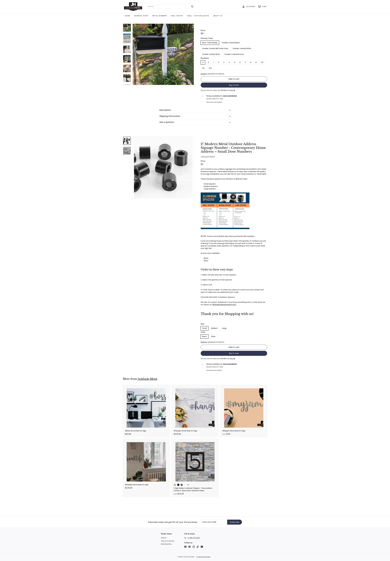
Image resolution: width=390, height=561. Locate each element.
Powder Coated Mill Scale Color (215, 48)
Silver (213, 336)
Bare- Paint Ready (209, 42)
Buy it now (234, 85)
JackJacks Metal (208, 156)
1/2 (203, 68)
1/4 (262, 62)
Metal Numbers (159, 16)
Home (127, 16)
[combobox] (170, 6)
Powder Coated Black (231, 42)
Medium (214, 328)
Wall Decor (177, 16)
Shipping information (169, 116)
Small (204, 328)
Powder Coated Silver (211, 54)
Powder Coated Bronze (234, 54)
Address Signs (141, 16)
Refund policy (166, 544)
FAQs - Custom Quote (198, 16)
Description (165, 110)
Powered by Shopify (203, 557)
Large (224, 328)
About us (217, 16)
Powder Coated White (242, 48)
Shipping (204, 74)
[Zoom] (163, 167)
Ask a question (166, 122)
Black (204, 336)
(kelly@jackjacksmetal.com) (224, 304)
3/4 (210, 68)
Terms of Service (167, 541)
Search (163, 538)
